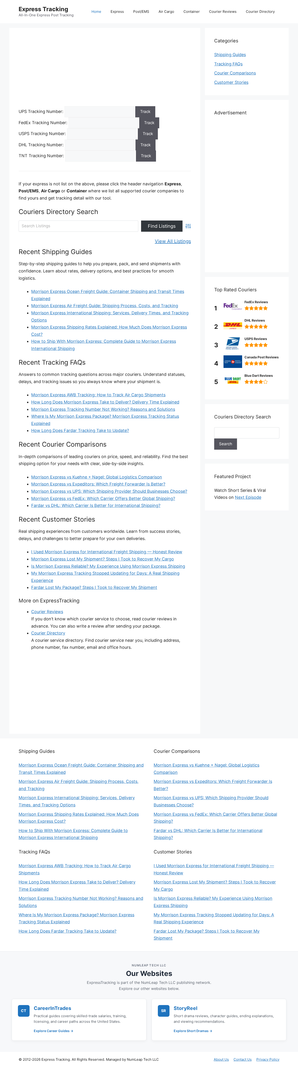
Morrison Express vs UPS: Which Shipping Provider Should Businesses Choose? (109, 491)
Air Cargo (166, 11)
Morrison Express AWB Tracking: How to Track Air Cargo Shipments (98, 394)
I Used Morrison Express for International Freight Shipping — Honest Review (106, 551)
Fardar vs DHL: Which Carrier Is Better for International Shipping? (95, 505)
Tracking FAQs (228, 63)
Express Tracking (43, 9)
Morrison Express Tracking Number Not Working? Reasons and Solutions (103, 409)
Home (96, 11)
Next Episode (248, 497)
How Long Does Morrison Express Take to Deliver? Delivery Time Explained (105, 402)
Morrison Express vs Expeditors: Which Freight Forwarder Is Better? (98, 484)
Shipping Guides (230, 54)
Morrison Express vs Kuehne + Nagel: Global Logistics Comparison (96, 477)
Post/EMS (141, 11)
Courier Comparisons (235, 73)
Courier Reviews (223, 11)
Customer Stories (231, 82)
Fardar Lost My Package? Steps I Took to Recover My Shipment (94, 587)
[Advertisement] (105, 71)
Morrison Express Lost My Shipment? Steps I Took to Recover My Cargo (102, 559)
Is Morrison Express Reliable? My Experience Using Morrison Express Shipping (108, 566)
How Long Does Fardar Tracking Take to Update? (80, 430)
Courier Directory (260, 11)
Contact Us (243, 1059)
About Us (221, 1059)
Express (117, 11)
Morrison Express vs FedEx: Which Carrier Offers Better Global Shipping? (103, 498)
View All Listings (173, 241)
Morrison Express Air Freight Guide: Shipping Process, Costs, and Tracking (104, 305)
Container (191, 11)
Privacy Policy (267, 1059)
